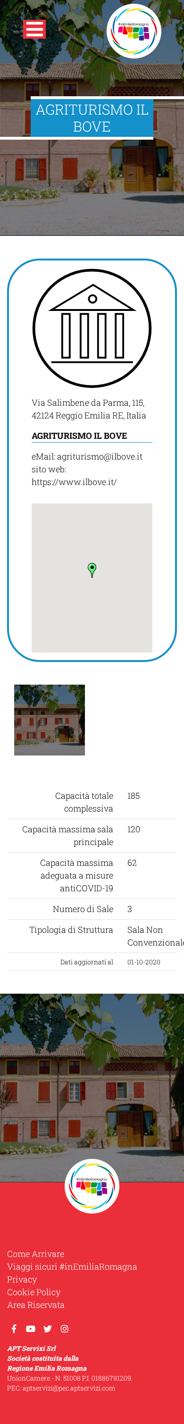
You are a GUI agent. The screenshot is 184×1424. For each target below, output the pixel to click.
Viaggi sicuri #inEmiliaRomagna (72, 1266)
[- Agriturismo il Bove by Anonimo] (49, 720)
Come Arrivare (35, 1253)
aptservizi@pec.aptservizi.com (69, 1387)
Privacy (22, 1279)
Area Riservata (36, 1304)
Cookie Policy (33, 1292)
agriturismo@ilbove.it (99, 456)
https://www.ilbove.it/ (74, 481)
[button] (34, 31)
